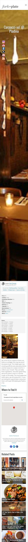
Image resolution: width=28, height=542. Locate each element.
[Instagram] (11, 446)
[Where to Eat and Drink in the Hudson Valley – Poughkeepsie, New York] (14, 523)
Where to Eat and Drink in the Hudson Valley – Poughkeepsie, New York (13, 527)
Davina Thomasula (12, 283)
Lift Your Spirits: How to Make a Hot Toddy (12, 513)
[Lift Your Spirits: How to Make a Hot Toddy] (14, 509)
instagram (14, 442)
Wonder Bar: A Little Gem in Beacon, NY (13, 468)
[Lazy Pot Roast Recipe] (14, 492)
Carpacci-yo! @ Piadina (20, 290)
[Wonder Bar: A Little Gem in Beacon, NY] (14, 464)
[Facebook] (17, 446)
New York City (21, 288)
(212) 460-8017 (9, 310)
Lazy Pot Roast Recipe (8, 499)
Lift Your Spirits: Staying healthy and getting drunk (12, 481)
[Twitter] (14, 446)
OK (22, 400)
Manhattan (5, 290)
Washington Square (11, 290)
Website (8, 311)
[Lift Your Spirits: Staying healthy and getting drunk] (14, 477)
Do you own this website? (8, 400)
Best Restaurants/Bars (13, 288)
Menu (6, 313)
